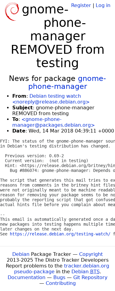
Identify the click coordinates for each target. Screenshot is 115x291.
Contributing (61, 283)
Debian (20, 254)
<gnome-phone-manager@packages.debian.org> (53, 122)
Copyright (91, 254)
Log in (103, 5)
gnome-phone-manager (67, 82)
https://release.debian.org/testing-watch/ (60, 233)
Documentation (26, 277)
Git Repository (90, 277)
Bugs (59, 277)
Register (81, 5)
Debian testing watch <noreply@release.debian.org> (51, 99)
